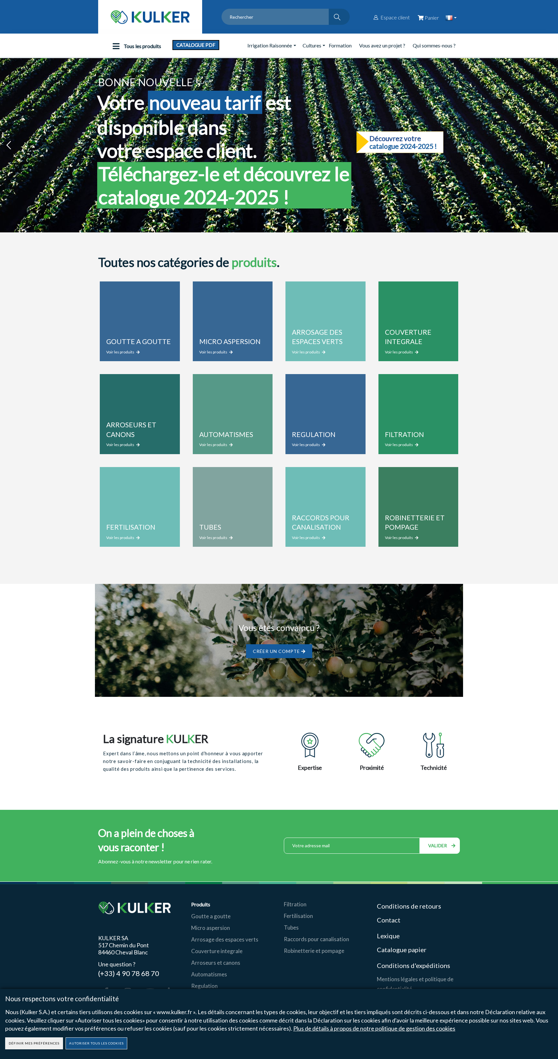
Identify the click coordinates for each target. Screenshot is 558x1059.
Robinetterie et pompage (314, 950)
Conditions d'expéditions (413, 965)
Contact (388, 920)
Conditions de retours (409, 906)
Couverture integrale (217, 951)
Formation (340, 45)
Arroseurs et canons (215, 962)
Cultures (312, 45)
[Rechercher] (339, 17)
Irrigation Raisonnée (269, 45)
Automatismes (209, 974)
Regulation (204, 986)
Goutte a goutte (211, 916)
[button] (9, 145)
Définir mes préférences (34, 1043)
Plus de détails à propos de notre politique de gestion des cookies (374, 1028)
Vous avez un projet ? (382, 45)
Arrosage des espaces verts (224, 939)
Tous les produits (142, 46)
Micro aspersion (210, 927)
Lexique (389, 936)
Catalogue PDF (195, 45)
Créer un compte (277, 651)
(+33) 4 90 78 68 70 (128, 973)
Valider (438, 845)
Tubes (291, 927)
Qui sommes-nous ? (434, 45)
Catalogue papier (402, 949)
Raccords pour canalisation (316, 939)
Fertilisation (298, 915)
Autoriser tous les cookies (96, 1043)
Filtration (295, 904)
